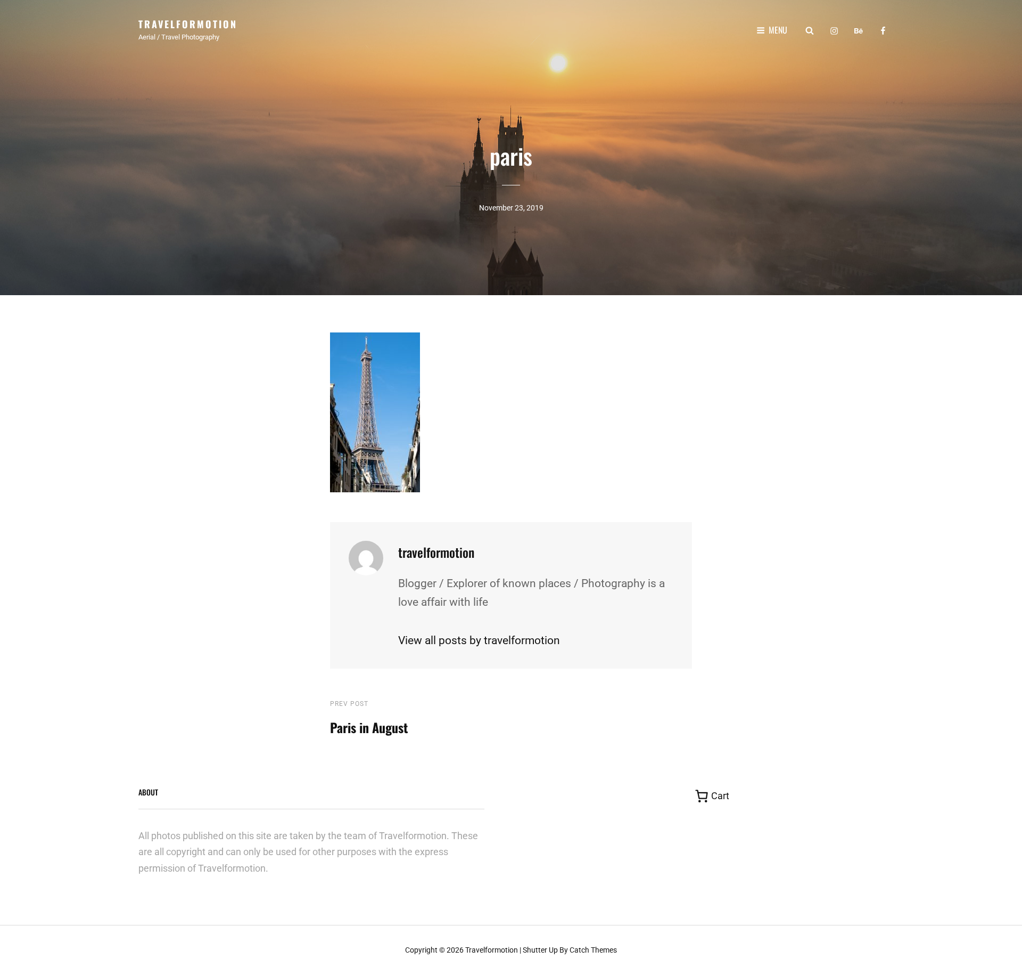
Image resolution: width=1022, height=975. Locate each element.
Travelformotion (187, 24)
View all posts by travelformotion (479, 640)
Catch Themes (593, 950)
